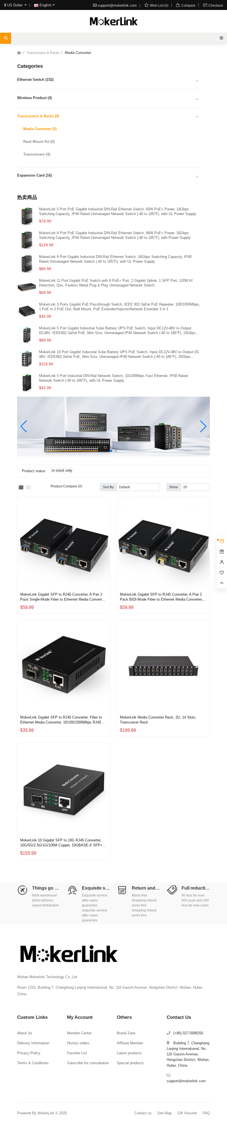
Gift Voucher (187, 1113)
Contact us (143, 1113)
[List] (28, 487)
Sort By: (108, 487)
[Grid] (21, 487)
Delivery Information (33, 1043)
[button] (111, 451)
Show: (174, 487)
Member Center (79, 1033)
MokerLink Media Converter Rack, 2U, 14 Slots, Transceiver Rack (158, 719)
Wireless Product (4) (34, 98)
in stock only (62, 470)
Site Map (164, 1113)
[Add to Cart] (104, 578)
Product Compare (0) (66, 486)
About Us (24, 1033)
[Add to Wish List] (104, 565)
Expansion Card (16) (34, 175)
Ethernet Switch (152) (35, 79)
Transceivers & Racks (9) (38, 116)
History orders (78, 1043)
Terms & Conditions (33, 1063)
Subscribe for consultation (88, 1063)
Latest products (129, 1053)
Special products (130, 1063)
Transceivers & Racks (43, 53)
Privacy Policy (28, 1053)
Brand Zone (126, 1033)
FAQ (206, 1113)
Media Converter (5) (39, 129)
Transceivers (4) (36, 154)
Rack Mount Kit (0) (39, 141)
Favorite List (77, 1053)
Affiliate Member (130, 1043)
